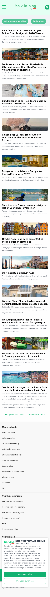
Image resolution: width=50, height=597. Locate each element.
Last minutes (7, 466)
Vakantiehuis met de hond (13, 472)
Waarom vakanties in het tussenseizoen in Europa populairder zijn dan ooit (24, 355)
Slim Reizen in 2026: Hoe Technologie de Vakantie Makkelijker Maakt (24, 102)
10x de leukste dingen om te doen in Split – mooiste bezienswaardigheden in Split (24, 389)
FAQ (4, 524)
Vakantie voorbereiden (15, 21)
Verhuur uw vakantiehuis (12, 501)
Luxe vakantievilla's (10, 460)
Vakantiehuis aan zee (11, 449)
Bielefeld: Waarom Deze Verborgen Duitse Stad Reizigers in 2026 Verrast (23, 32)
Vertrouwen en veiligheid (13, 512)
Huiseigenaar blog (10, 529)
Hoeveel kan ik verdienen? (13, 507)
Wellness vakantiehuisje (12, 455)
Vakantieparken (8, 438)
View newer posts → (38, 414)
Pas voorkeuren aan (25, 581)
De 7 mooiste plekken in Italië (18, 272)
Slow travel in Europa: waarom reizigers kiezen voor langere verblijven (24, 206)
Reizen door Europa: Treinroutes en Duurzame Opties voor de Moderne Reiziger (21, 137)
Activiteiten (38, 21)
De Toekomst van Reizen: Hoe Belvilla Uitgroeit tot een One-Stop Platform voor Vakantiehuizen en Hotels (25, 67)
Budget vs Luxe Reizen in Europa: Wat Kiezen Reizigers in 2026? (22, 172)
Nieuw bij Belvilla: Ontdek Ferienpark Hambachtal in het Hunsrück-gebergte (23, 321)
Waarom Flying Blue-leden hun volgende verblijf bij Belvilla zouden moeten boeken (25, 302)
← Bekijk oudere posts (13, 414)
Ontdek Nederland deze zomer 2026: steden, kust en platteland (22, 240)
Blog (4, 488)
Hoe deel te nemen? (10, 518)
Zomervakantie (8, 432)
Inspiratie (6, 483)
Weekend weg (8, 477)
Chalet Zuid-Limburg (10, 444)
